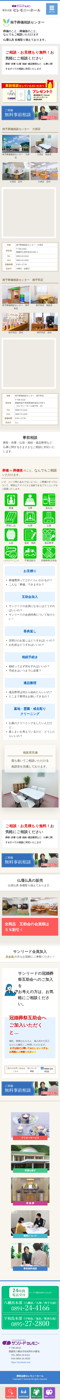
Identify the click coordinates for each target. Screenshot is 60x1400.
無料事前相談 (23, 1396)
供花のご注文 (36, 1396)
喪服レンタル (49, 1396)
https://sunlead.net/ (20, 1362)
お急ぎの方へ (11, 1396)
